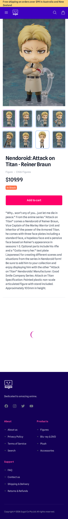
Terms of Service (17, 443)
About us (12, 429)
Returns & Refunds (18, 491)
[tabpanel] (34, 62)
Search (12, 450)
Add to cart (34, 200)
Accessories (47, 450)
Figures (44, 429)
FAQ (10, 470)
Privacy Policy (15, 436)
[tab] (9, 118)
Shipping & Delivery (18, 484)
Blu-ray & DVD (48, 436)
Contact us (14, 477)
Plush (43, 443)
